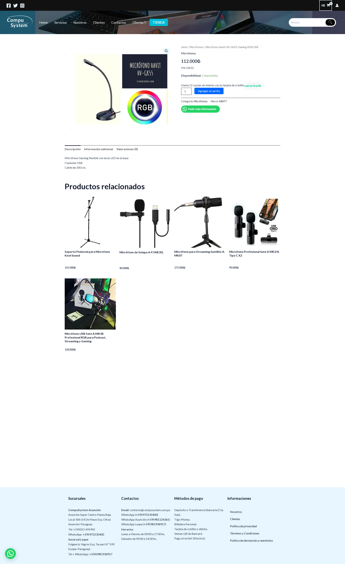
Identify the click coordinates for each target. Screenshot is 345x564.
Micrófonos (196, 47)
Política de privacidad (243, 526)
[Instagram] (22, 5)
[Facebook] (8, 5)
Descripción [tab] (73, 149)
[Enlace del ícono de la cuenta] (337, 5)
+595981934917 (154, 524)
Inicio (184, 47)
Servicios (60, 22)
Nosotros (80, 22)
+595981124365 (158, 519)
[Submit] (330, 22)
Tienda (159, 22)
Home (43, 22)
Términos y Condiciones (244, 533)
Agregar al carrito (209, 91)
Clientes (99, 22)
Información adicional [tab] (98, 149)
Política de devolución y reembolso (251, 540)
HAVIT (223, 101)
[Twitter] (15, 5)
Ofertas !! (139, 22)
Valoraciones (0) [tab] (127, 149)
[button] (166, 51)
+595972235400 (93, 534)
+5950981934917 (100, 554)
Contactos (118, 22)
